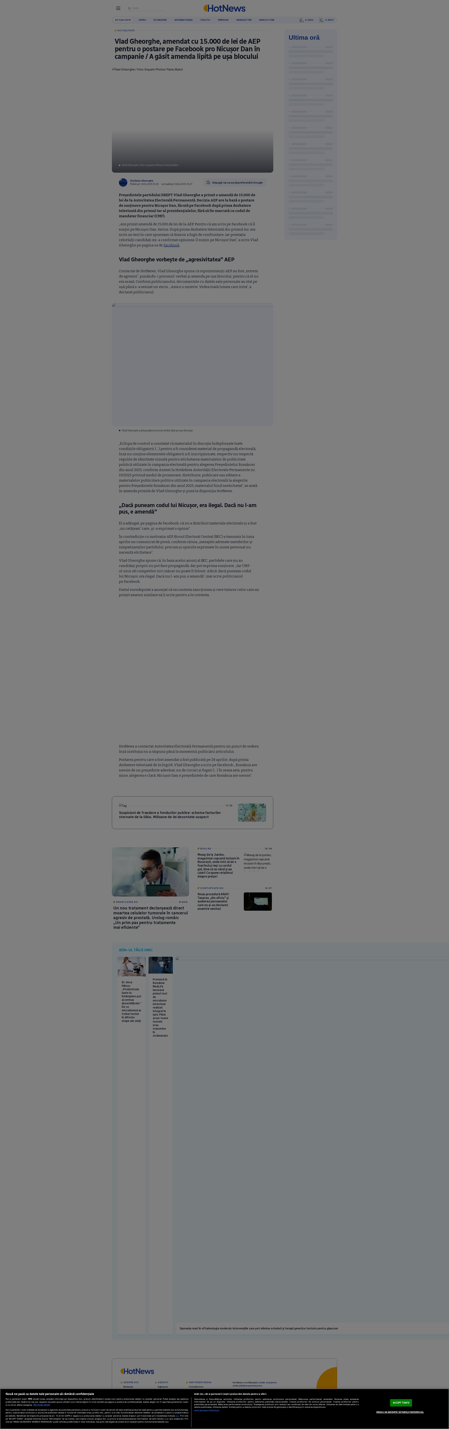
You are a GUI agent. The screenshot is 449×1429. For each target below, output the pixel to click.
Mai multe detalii (41, 1405)
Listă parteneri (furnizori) (206, 1410)
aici (177, 1415)
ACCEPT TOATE (401, 1402)
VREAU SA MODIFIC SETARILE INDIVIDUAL (400, 1412)
